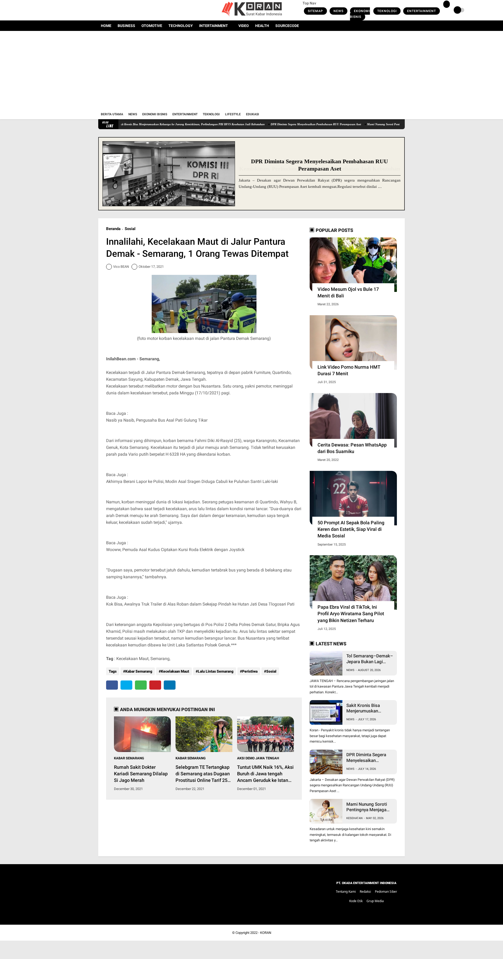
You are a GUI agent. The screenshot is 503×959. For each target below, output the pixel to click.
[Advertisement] (251, 70)
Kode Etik (356, 901)
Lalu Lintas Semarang (215, 671)
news (350, 670)
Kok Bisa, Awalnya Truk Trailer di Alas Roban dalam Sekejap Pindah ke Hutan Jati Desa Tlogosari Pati (200, 604)
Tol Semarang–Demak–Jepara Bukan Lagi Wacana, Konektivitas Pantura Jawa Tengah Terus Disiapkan (369, 658)
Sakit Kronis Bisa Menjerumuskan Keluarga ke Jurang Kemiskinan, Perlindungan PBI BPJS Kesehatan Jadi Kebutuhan (162, 124)
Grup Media (375, 901)
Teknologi (387, 11)
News (338, 11)
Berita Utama (112, 114)
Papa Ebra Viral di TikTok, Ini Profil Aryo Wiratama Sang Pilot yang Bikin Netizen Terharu (351, 613)
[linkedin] (170, 685)
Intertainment (213, 26)
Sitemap (315, 11)
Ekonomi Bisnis (360, 14)
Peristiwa (250, 671)
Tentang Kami (346, 891)
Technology (180, 26)
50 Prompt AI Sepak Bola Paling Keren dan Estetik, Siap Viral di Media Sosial (351, 529)
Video (243, 26)
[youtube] (121, 10)
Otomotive (151, 26)
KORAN (265, 933)
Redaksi (365, 891)
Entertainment (421, 11)
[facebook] (99, 10)
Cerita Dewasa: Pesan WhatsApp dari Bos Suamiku (352, 448)
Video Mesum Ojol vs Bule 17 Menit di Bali (348, 292)
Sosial (130, 228)
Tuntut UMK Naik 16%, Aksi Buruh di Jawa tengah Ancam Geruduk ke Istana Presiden (265, 774)
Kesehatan (354, 818)
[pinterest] (155, 685)
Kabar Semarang (138, 671)
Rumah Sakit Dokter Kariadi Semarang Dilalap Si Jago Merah (141, 773)
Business (126, 26)
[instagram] (114, 10)
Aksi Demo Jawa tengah (258, 758)
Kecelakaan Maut (175, 671)
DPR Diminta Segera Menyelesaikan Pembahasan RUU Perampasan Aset (287, 124)
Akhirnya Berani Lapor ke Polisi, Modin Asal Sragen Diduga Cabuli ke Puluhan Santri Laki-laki (192, 481)
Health (262, 26)
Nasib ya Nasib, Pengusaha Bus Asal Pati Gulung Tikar (156, 420)
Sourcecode (287, 26)
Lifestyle (233, 114)
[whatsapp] (141, 685)
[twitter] (106, 10)
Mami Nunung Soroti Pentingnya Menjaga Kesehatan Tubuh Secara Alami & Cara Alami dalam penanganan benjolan (367, 807)
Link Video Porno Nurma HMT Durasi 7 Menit (349, 370)
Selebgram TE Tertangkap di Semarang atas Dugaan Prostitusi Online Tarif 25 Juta (203, 774)
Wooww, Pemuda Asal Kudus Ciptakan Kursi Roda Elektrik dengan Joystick (175, 549)
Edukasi (252, 114)
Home (106, 26)
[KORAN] (251, 17)
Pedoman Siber (386, 891)
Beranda (113, 228)
